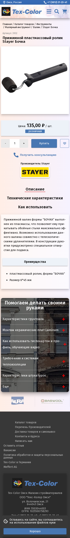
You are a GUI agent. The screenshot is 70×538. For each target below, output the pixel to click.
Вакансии (10, 450)
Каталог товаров (25, 422)
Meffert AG (10, 467)
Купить (44, 143)
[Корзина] (64, 11)
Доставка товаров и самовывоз (35, 431)
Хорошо (35, 531)
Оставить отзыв (14, 445)
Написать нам (23, 441)
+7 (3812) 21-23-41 (57, 2)
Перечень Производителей (33, 427)
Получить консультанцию (38, 155)
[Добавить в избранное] (64, 143)
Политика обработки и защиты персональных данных (33, 456)
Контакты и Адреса (27, 436)
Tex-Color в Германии (17, 462)
